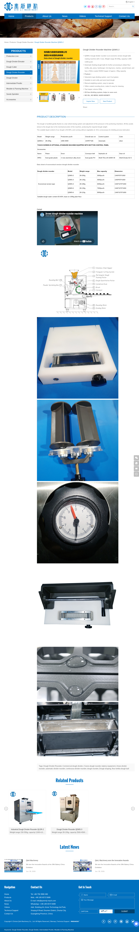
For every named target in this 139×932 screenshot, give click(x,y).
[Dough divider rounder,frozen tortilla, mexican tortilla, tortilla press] (13, 865)
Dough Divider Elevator (15, 62)
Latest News (69, 846)
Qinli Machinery (32, 860)
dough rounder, (93, 769)
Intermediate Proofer (14, 83)
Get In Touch (85, 887)
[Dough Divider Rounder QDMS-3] (69, 808)
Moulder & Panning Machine (17, 89)
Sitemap (53, 921)
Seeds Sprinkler (12, 94)
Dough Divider (12, 78)
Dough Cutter (11, 67)
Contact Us (124, 16)
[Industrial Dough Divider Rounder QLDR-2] (27, 808)
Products (29, 16)
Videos (82, 16)
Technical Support (103, 16)
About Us (46, 16)
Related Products (69, 780)
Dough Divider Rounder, (53, 766)
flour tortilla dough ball (120, 769)
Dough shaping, (105, 769)
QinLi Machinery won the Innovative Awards (112, 860)
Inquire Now (90, 101)
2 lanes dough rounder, (93, 766)
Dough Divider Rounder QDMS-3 (69, 829)
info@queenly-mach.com (46, 901)
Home (11, 16)
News (64, 16)
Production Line (12, 56)
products (18, 50)
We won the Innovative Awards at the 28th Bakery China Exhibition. (45, 866)
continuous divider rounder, (76, 769)
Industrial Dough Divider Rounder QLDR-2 (27, 829)
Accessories (11, 99)
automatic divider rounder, (56, 769)
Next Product (107, 101)
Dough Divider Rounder (25, 42)
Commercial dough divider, (73, 766)
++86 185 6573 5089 (48, 904)
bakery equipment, (109, 766)
